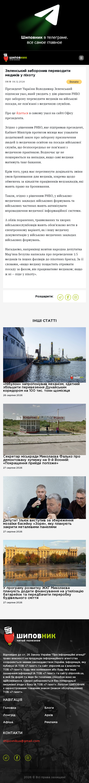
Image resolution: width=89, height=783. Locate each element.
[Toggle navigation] (81, 59)
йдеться (22, 113)
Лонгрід (9, 715)
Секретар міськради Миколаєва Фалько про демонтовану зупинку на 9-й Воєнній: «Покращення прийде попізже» (41, 460)
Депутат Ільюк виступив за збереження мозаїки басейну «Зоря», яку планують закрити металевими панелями (38, 524)
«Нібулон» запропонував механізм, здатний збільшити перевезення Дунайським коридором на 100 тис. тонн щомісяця (41, 387)
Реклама (51, 722)
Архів (48, 715)
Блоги (49, 708)
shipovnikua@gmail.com (21, 741)
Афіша (8, 722)
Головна (9, 708)
